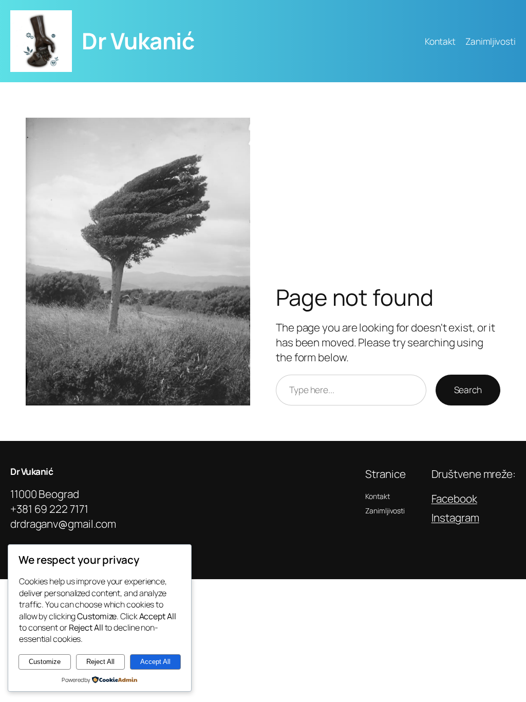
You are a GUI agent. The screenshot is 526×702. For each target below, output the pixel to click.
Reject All (100, 662)
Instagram (455, 517)
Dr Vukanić (138, 40)
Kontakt (440, 41)
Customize (45, 662)
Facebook (454, 498)
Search (468, 389)
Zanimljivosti (490, 41)
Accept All (155, 662)
